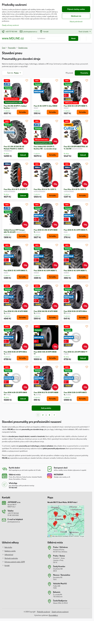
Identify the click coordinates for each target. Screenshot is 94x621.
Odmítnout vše (76, 16)
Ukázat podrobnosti (76, 21)
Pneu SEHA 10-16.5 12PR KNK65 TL (76, 230)
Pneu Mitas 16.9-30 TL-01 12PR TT (15, 189)
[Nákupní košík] (83, 38)
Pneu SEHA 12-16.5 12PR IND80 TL (75, 270)
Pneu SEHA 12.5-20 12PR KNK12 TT (75, 352)
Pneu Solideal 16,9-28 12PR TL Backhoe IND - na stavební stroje (45, 147)
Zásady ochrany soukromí (60, 612)
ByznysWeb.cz (53, 615)
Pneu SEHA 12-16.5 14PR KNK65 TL (15, 270)
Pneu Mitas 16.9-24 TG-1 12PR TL (45, 189)
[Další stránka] (54, 415)
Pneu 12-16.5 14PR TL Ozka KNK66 (45, 106)
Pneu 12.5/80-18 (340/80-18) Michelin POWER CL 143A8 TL (14, 147)
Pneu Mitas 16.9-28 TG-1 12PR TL (75, 189)
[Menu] (89, 38)
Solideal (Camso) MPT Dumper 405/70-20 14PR (14, 231)
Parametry (84, 73)
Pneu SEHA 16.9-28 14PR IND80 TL (75, 106)
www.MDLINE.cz (13, 38)
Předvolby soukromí (43, 612)
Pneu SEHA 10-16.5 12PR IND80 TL (45, 270)
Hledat (73, 38)
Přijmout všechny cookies (76, 9)
